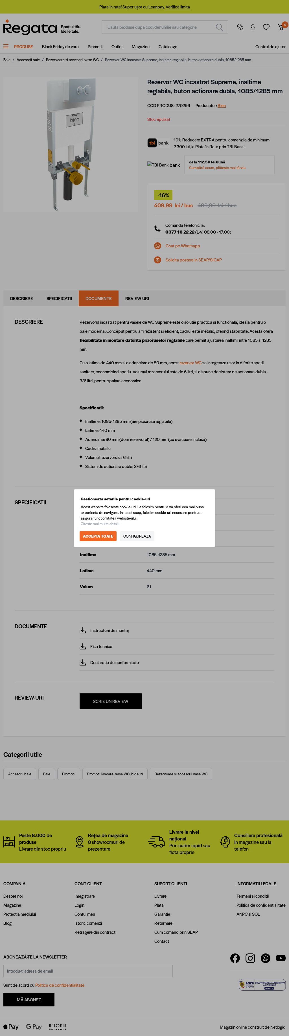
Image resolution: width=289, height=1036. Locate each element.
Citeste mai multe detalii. (100, 523)
